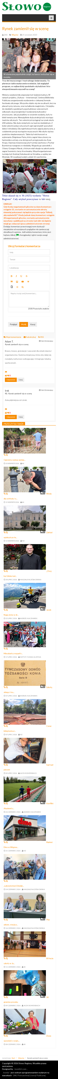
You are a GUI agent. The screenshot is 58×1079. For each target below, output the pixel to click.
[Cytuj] (11, 281)
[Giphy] (12, 287)
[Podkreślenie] (21, 276)
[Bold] (11, 276)
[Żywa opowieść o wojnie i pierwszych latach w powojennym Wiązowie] (25, 1021)
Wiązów (21, 1058)
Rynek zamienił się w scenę (25, 28)
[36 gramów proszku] (25, 982)
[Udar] (26, 276)
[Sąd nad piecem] (25, 750)
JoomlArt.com (20, 1069)
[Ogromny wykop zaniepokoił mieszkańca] (25, 440)
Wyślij (23, 324)
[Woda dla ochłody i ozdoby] (25, 479)
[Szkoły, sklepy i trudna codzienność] (25, 673)
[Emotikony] (17, 287)
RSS (42, 337)
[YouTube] (23, 281)
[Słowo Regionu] (26, 6)
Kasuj (32, 324)
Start (13, 1058)
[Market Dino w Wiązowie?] (25, 827)
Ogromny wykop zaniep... (14, 460)
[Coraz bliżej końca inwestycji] (25, 711)
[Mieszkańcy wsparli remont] (25, 634)
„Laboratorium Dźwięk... (14, 886)
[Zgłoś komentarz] (6, 372)
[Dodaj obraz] (17, 281)
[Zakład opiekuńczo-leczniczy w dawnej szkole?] (25, 518)
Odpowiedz (10, 380)
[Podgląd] (22, 287)
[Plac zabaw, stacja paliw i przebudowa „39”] (25, 905)
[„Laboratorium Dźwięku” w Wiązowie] (25, 866)
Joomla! (6, 1072)
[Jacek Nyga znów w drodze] (25, 595)
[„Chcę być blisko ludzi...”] (25, 556)
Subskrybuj (31, 337)
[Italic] (16, 276)
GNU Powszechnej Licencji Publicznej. (29, 1075)
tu (40, 199)
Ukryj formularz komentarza (24, 246)
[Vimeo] (28, 281)
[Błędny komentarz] (8, 375)
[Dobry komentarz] (6, 375)
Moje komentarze (13, 337)
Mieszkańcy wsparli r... (13, 653)
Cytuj (21, 380)
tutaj (48, 199)
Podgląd (13, 324)
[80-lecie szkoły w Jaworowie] (25, 944)
